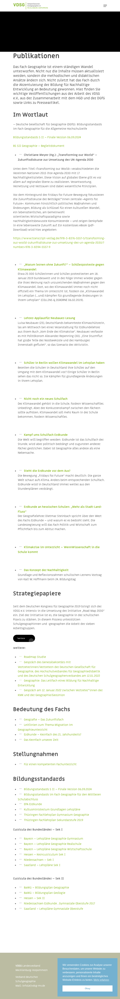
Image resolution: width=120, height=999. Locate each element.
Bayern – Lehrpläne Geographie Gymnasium (53, 839)
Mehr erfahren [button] (101, 980)
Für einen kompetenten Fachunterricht (50, 764)
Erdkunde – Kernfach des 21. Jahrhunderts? (52, 734)
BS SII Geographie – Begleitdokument (38, 146)
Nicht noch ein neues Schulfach (46, 399)
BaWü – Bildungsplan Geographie (46, 887)
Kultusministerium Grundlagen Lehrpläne (52, 809)
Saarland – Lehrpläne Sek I (42, 865)
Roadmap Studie (35, 657)
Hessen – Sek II (34, 898)
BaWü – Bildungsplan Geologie (44, 893)
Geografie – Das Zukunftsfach (44, 719)
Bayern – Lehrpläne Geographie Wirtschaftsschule (58, 849)
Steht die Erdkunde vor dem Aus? (47, 471)
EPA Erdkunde (33, 804)
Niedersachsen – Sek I (39, 860)
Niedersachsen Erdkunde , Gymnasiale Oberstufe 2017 (59, 903)
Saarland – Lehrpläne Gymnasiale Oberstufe (53, 909)
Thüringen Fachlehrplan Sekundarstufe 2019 (53, 820)
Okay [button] (87, 988)
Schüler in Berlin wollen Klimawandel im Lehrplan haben (64, 363)
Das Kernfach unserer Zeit (41, 740)
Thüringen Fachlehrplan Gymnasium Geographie (56, 815)
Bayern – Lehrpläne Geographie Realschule (52, 844)
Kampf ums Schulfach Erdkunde (46, 435)
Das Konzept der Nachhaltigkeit (46, 570)
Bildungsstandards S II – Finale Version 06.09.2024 (47, 137)
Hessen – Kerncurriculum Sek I (44, 854)
